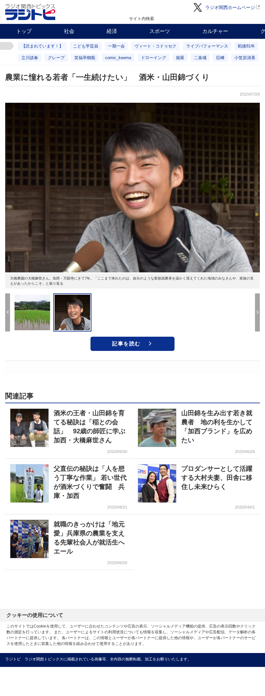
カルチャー (215, 31)
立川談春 (29, 57)
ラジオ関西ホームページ (230, 7)
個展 (180, 57)
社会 (69, 31)
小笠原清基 (244, 57)
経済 (112, 31)
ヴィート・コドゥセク (155, 46)
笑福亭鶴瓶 (84, 57)
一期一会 (116, 46)
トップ (24, 31)
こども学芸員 (85, 46)
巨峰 (220, 57)
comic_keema (118, 57)
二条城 (200, 57)
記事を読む (126, 343)
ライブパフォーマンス (207, 46)
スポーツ (159, 31)
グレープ (56, 57)
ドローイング (153, 57)
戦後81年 (246, 46)
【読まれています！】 (42, 46)
